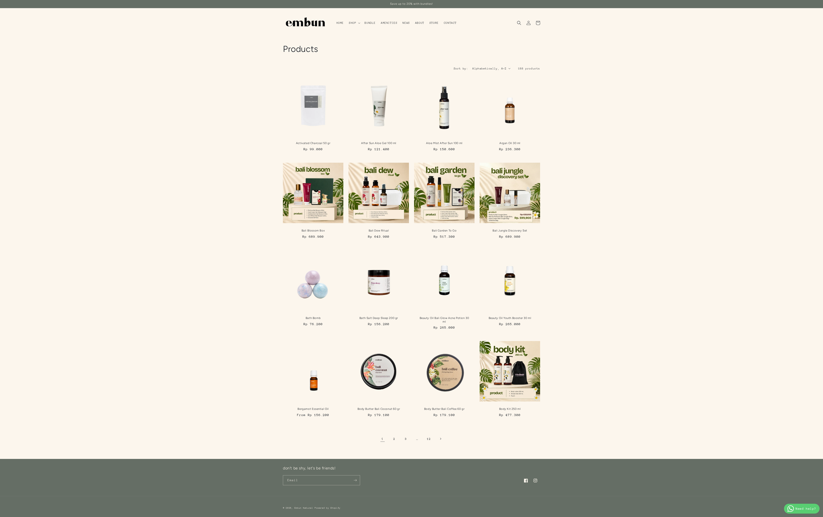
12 (429, 438)
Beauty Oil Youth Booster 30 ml (510, 318)
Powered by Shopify (328, 508)
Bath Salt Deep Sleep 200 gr (378, 318)
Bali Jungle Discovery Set (510, 230)
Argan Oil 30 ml (509, 143)
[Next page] (440, 438)
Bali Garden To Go (444, 230)
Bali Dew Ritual (379, 230)
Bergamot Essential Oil (313, 408)
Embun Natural (303, 508)
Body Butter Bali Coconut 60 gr (378, 408)
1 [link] (382, 438)
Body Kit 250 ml (510, 408)
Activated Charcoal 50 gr (313, 143)
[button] (354, 22)
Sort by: (461, 68)
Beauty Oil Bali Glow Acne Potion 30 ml (444, 319)
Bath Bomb (313, 318)
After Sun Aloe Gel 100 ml (378, 143)
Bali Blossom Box (313, 230)
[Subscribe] (355, 480)
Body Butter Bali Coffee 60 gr (444, 408)
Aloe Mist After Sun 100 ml (444, 143)
